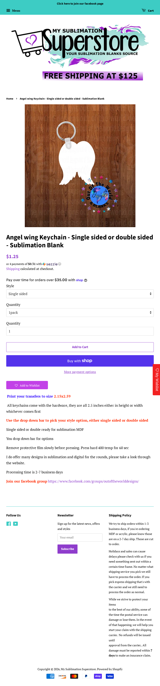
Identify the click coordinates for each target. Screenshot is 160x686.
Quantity (13, 304)
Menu (15, 10)
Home (9, 99)
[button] (80, 264)
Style (10, 285)
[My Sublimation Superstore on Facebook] (8, 524)
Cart (150, 11)
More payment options (80, 372)
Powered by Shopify (109, 669)
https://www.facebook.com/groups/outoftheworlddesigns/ (93, 481)
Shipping (13, 268)
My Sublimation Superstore (78, 669)
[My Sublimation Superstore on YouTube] (15, 524)
